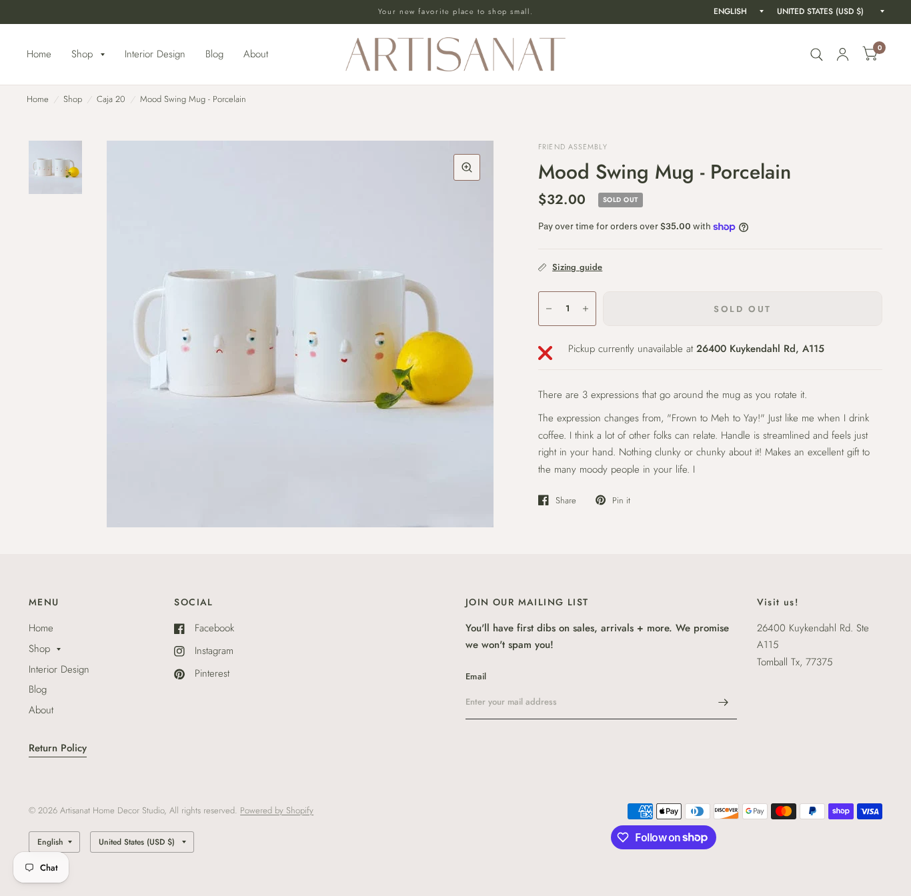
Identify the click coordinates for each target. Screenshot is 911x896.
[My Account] (843, 54)
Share (566, 500)
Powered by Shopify (276, 810)
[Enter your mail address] (723, 702)
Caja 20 (111, 99)
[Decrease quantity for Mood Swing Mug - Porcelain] (549, 308)
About (255, 54)
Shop (82, 54)
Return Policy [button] (58, 748)
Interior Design (155, 54)
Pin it (621, 500)
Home (39, 54)
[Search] (817, 54)
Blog (214, 54)
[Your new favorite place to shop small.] (456, 11)
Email (476, 676)
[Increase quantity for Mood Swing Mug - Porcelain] (586, 308)
